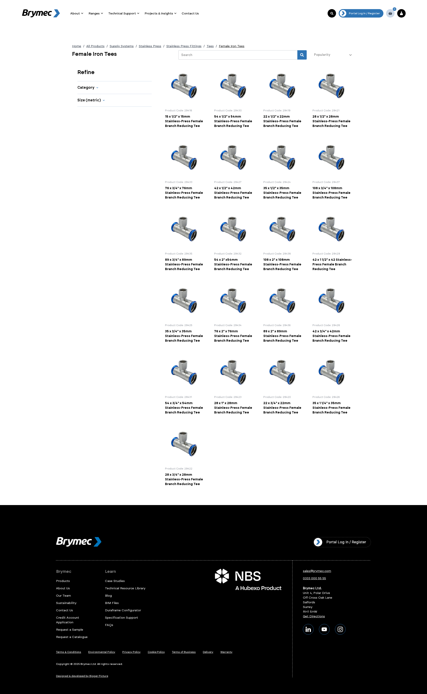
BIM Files (112, 603)
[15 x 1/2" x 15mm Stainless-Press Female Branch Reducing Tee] (184, 97)
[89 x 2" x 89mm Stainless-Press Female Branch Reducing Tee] (283, 312)
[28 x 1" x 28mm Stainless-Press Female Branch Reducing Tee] (234, 383)
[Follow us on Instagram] (340, 629)
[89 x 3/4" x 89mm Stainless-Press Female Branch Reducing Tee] (184, 240)
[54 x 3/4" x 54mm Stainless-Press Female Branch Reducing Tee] (184, 383)
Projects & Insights (159, 13)
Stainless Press (150, 46)
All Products (95, 46)
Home (76, 46)
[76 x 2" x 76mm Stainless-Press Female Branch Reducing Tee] (234, 312)
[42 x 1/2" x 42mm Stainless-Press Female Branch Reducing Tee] (234, 169)
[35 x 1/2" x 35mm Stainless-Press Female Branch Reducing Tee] (283, 169)
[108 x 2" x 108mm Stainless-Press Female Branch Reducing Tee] (283, 240)
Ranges (94, 13)
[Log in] (401, 13)
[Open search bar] (332, 13)
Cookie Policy (156, 652)
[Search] (302, 54)
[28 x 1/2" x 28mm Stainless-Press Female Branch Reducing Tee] (332, 97)
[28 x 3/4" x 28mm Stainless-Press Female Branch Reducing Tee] (184, 455)
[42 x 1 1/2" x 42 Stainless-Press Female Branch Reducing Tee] (332, 240)
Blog (108, 596)
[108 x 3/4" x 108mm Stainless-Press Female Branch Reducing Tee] (332, 169)
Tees (210, 46)
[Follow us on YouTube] (324, 629)
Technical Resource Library (125, 588)
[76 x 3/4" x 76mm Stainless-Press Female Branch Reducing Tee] (184, 169)
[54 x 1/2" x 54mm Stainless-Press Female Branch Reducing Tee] (234, 97)
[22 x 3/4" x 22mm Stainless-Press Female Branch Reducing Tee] (283, 383)
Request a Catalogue (72, 637)
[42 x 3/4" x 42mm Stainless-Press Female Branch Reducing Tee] (332, 312)
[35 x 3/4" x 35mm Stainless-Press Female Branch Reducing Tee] (184, 312)
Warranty (226, 652)
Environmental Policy (101, 652)
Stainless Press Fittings (183, 46)
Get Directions (314, 616)
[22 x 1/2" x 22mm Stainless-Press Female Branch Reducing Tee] (283, 97)
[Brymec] (40, 13)
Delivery (208, 652)
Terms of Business (184, 652)
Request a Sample (69, 630)
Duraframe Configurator (123, 610)
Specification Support (121, 618)
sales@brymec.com (317, 571)
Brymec (63, 571)
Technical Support (122, 13)
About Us (63, 588)
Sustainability (66, 603)
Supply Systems (122, 46)
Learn (110, 571)
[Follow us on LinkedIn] (308, 629)
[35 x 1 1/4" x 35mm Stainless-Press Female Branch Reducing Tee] (332, 383)
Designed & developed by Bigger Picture (82, 676)
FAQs (109, 625)
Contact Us (190, 13)
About (75, 13)
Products (63, 581)
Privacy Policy (131, 652)
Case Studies (115, 581)
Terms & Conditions (68, 652)
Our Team (63, 596)
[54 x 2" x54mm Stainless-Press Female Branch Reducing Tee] (234, 240)
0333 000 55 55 (314, 578)
